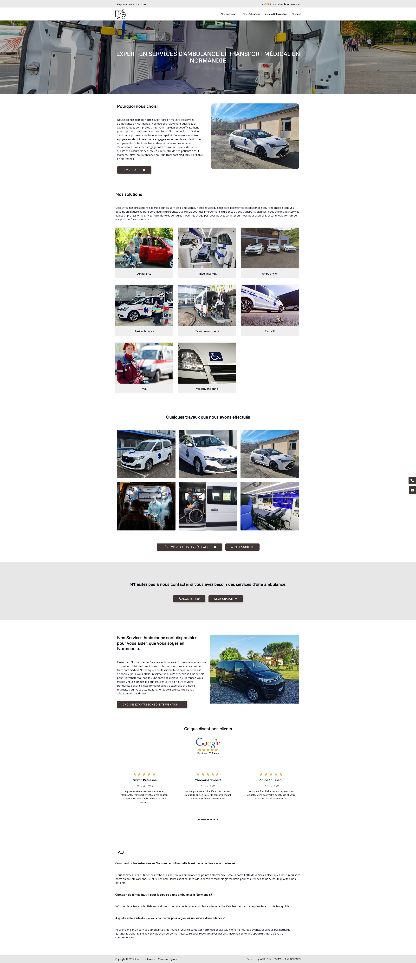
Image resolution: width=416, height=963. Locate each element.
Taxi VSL (270, 331)
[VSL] (144, 363)
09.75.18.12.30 (137, 4)
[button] (199, 819)
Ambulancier (270, 273)
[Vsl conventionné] (207, 363)
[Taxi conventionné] (207, 305)
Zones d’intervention (276, 14)
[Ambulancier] (270, 248)
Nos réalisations (251, 14)
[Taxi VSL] (270, 305)
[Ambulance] (144, 248)
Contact (296, 14)
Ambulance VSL (207, 273)
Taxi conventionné (207, 331)
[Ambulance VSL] (207, 248)
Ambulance (144, 273)
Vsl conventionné (207, 389)
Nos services (228, 14)
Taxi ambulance (144, 331)
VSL (144, 389)
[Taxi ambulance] (144, 305)
